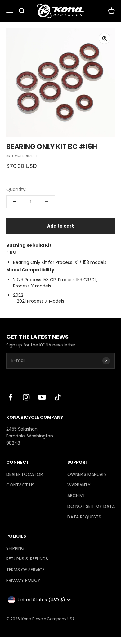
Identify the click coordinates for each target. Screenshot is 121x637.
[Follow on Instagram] (26, 397)
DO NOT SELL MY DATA (91, 506)
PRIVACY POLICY (23, 580)
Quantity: (16, 189)
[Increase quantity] (47, 202)
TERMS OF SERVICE (25, 570)
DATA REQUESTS (84, 517)
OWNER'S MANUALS (87, 474)
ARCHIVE (76, 495)
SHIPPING (15, 548)
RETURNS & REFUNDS (27, 559)
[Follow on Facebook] (10, 397)
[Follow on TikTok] (58, 397)
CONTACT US (20, 485)
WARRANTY (79, 485)
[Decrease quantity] (14, 202)
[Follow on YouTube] (42, 397)
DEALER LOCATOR (24, 474)
